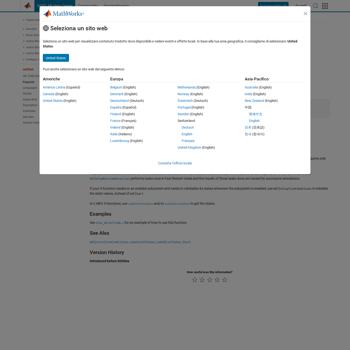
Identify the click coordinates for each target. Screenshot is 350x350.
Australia (251, 87)
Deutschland (119, 101)
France (115, 121)
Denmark (117, 94)
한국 (248, 134)
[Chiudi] (305, 13)
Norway (183, 94)
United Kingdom (189, 147)
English (187, 134)
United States (53, 101)
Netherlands (187, 87)
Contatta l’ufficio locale (175, 163)
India (248, 94)
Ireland (115, 127)
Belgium (116, 87)
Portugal (184, 107)
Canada (49, 94)
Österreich (185, 101)
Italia (114, 134)
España (115, 107)
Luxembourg (119, 141)
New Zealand (254, 101)
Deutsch (188, 127)
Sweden (183, 114)
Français (188, 141)
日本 (248, 127)
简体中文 (255, 114)
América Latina (54, 87)
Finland (115, 114)
